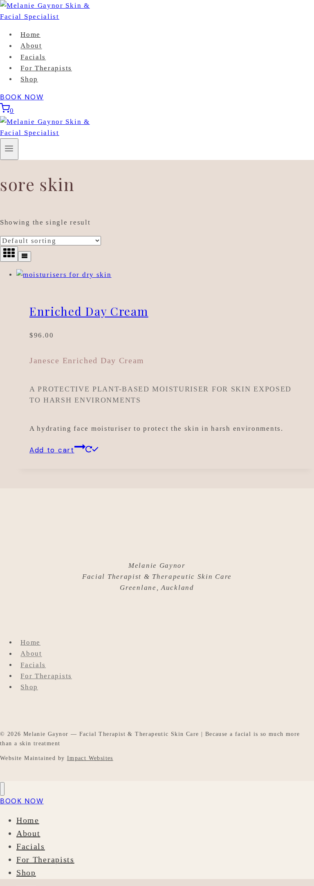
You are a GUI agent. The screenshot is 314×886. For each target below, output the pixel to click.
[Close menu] (2, 789)
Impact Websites (90, 758)
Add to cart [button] (51, 449)
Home (30, 34)
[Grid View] (9, 254)
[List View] (24, 256)
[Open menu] (9, 149)
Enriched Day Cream (88, 311)
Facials (33, 57)
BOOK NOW (22, 96)
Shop (29, 79)
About (31, 46)
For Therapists (46, 68)
